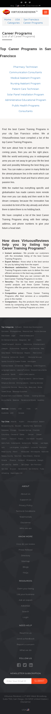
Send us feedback (25, 638)
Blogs (25, 567)
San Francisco (33, 6)
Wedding (28, 366)
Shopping (5, 357)
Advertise (25, 605)
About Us (25, 494)
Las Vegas (44, 443)
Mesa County (6, 452)
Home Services (17, 353)
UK (36, 409)
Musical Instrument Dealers (11, 396)
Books (40, 387)
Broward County (7, 426)
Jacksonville (26, 443)
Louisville (34, 447)
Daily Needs (5, 353)
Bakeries (16, 400)
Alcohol (18, 344)
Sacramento (22, 469)
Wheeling (5, 473)
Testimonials (26, 517)
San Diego (25, 465)
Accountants (6, 400)
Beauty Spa (23, 387)
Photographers (15, 331)
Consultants (25, 111)
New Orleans (27, 456)
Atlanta (13, 422)
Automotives (14, 349)
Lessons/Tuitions (23, 370)
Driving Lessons (22, 383)
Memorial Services (35, 357)
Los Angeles (14, 447)
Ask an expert (25, 600)
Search (25, 611)
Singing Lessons (25, 379)
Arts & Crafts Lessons (26, 374)
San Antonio (33, 469)
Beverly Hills (28, 426)
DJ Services (19, 366)
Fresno (20, 439)
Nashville (45, 452)
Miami (15, 452)
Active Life (14, 357)
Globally (13, 409)
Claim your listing (25, 588)
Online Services (40, 331)
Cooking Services (38, 396)
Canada (21, 413)
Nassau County (7, 456)
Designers (22, 340)
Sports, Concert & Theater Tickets (13, 361)
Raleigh (40, 460)
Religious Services (8, 383)
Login (25, 617)
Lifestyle (4, 349)
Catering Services (36, 383)
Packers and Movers (28, 400)
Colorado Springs (25, 430)
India (28, 409)
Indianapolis (15, 443)
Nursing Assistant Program (25, 83)
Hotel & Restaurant (27, 336)
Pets (42, 349)
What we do (26, 650)
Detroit (4, 439)
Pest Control (37, 353)
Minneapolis (35, 452)
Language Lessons (8, 370)
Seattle (15, 465)
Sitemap (25, 561)
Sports (13, 374)
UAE (11, 413)
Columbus (5, 434)
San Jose (4, 469)
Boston (41, 422)
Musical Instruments (39, 370)
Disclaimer (25, 522)
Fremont (13, 439)
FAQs (25, 572)
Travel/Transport (7, 344)
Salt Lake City (6, 465)
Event (22, 357)
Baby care (32, 387)
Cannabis (4, 331)
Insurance (5, 374)
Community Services (9, 387)
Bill (29, 340)
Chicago (13, 430)
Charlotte (36, 430)
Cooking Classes (7, 366)
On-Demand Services (9, 340)
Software (18, 327)
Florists (26, 396)
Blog (12, 6)
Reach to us (25, 633)
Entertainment (39, 344)
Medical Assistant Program (25, 78)
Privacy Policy (25, 505)
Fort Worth (30, 439)
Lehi (3, 447)
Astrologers (31, 361)
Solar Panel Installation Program (25, 94)
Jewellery (40, 400)
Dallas (22, 434)
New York (17, 456)
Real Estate (5, 336)
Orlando (37, 456)
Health (39, 340)
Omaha (4, 460)
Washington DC (16, 473)
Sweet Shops (6, 392)
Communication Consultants (25, 72)
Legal (13, 336)
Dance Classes (38, 379)
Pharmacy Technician (25, 67)
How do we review (25, 544)
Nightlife (24, 349)
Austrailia (4, 413)
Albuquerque (32, 422)
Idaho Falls (5, 443)
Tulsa (42, 469)
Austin (21, 422)
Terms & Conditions (25, 511)
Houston (39, 439)
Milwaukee (25, 452)
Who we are (26, 528)
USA (20, 409)
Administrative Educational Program (25, 100)
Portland (21, 460)
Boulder (18, 426)
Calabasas (5, 430)
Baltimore (38, 426)
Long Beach (24, 447)
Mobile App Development (32, 327)
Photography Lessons (9, 379)
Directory (25, 555)
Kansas (35, 443)
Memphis (42, 447)
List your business (25, 594)
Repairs (27, 353)
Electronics (28, 344)
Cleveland (14, 434)
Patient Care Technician (25, 89)
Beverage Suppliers (20, 392)
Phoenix (13, 460)
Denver (31, 434)
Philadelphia (31, 460)
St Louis (13, 469)
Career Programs (39, 366)
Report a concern (25, 644)
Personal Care (28, 331)
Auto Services (34, 349)
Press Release (26, 549)
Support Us (25, 499)
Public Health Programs (25, 105)
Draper (39, 434)
